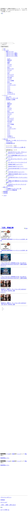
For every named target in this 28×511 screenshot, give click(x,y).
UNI (8, 73)
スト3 (8, 71)
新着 (13, 453)
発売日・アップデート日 (12, 98)
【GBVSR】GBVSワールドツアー (16, 172)
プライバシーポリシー (6, 497)
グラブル (9, 64)
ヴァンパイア (10, 74)
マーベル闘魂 (10, 80)
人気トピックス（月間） (12, 55)
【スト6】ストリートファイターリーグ (17, 162)
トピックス (6, 50)
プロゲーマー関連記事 (11, 190)
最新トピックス (10, 51)
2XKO (8, 61)
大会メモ (5, 139)
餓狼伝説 (9, 60)
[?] (6, 453)
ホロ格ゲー (10, 92)
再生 (26, 453)
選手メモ (5, 187)
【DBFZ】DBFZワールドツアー (15, 166)
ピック (19, 453)
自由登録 (5, 192)
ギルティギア (10, 68)
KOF (8, 67)
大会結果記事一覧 (10, 143)
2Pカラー (4, 44)
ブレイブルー (10, 76)
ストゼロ (9, 83)
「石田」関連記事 (7, 228)
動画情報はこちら (5, 457)
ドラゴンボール (11, 93)
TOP (4, 48)
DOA (8, 82)
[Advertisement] (14, 28)
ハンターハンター (11, 84)
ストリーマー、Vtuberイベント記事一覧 (15, 147)
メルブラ (9, 79)
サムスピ (9, 70)
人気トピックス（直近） (12, 53)
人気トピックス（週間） (12, 54)
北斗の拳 (9, 77)
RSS (26, 228)
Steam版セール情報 (10, 99)
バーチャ (9, 65)
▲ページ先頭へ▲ (5, 509)
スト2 (8, 87)
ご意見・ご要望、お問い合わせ (8, 504)
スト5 (8, 90)
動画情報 (5, 191)
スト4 (8, 89)
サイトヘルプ (4, 502)
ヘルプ (5, 195)
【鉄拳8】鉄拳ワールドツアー (15, 164)
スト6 (8, 58)
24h (9, 453)
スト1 (8, 86)
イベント (5, 95)
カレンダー (8, 96)
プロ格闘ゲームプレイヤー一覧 (13, 188)
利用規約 (3, 499)
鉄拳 (8, 63)
